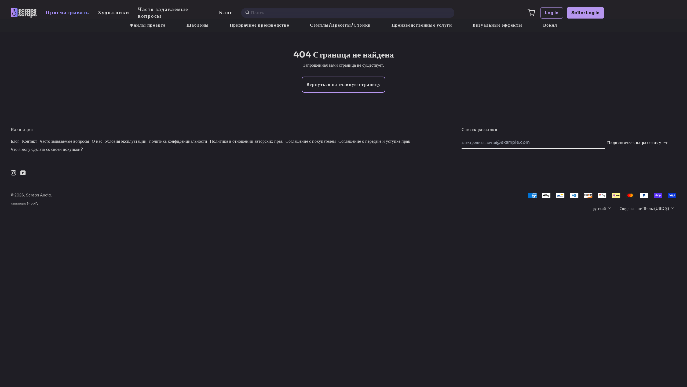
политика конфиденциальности (178, 141)
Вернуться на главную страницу (343, 84)
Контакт (29, 141)
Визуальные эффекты (497, 25)
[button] (531, 13)
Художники (113, 12)
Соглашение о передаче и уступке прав (374, 141)
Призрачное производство (260, 25)
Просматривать (67, 12)
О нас (97, 141)
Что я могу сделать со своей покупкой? (47, 149)
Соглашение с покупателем (311, 141)
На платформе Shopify (24, 203)
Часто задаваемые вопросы (163, 12)
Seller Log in (585, 13)
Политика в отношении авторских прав (246, 141)
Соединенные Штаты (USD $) (645, 208)
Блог (226, 12)
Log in (551, 13)
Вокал (550, 25)
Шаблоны (198, 25)
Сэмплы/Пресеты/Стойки (340, 25)
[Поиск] (247, 12)
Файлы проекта (148, 25)
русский (600, 208)
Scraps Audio (38, 195)
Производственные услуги (422, 25)
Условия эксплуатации (126, 141)
